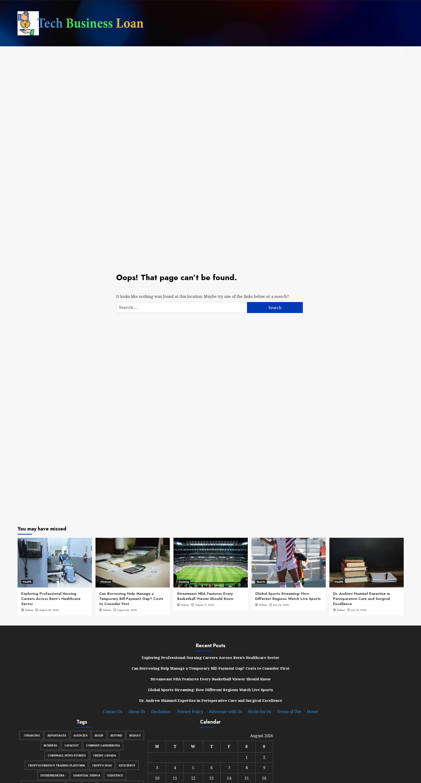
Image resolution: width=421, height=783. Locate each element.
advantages (56, 735)
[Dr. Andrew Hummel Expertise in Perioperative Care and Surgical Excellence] (366, 562)
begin (99, 735)
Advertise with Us (225, 711)
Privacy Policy (190, 711)
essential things (86, 775)
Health (27, 582)
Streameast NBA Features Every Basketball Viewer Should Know (205, 596)
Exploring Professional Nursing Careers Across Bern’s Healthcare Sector (50, 599)
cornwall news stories (67, 755)
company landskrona (103, 745)
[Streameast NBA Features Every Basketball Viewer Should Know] (210, 562)
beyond (116, 735)
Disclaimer (161, 711)
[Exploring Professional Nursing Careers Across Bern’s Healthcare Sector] (55, 562)
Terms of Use (289, 711)
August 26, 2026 (49, 610)
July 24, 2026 (281, 605)
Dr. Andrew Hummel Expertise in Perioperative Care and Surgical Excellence (361, 599)
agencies (80, 735)
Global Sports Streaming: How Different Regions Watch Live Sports (288, 596)
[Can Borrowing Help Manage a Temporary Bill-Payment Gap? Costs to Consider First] (133, 562)
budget (135, 735)
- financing (31, 735)
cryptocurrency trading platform (56, 765)
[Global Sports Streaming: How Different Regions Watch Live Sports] (288, 562)
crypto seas (102, 765)
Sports (261, 582)
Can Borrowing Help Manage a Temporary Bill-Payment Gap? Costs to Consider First (131, 599)
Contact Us (113, 711)
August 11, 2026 (204, 605)
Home (312, 711)
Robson (29, 610)
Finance (106, 582)
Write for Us (259, 711)
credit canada (104, 755)
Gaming (184, 582)
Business (50, 745)
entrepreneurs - (53, 775)
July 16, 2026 (358, 610)
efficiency (127, 765)
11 (175, 778)
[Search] (401, 52)
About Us (136, 711)
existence (115, 775)
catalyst (71, 745)
